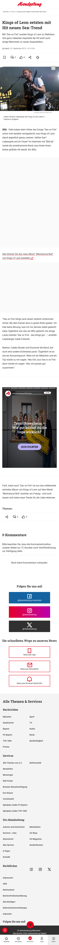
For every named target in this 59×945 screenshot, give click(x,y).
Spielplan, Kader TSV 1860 (15, 811)
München (7, 717)
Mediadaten (35, 827)
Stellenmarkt (35, 763)
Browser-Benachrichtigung (15, 787)
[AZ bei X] (49, 869)
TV (31, 723)
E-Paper (6, 851)
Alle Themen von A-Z (12, 763)
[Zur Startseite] (29, 6)
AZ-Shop (33, 833)
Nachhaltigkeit (36, 741)
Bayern (6, 729)
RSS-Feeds (8, 781)
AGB (5, 884)
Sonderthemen (36, 845)
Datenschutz (8, 890)
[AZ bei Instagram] (40, 869)
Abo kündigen (9, 902)
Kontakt (6, 857)
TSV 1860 (7, 741)
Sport (32, 717)
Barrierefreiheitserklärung (15, 896)
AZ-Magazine (36, 839)
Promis (13, 11)
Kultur (32, 729)
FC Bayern (7, 735)
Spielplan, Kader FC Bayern (15, 805)
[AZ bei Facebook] (31, 869)
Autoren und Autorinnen (14, 827)
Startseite (6, 11)
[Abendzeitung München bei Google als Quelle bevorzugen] (38, 57)
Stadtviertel (8, 723)
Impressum (8, 878)
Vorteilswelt (8, 799)
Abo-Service (8, 845)
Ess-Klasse (8, 793)
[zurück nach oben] (30, 925)
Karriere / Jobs (9, 833)
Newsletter (8, 769)
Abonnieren (8, 839)
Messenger (8, 775)
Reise (32, 735)
